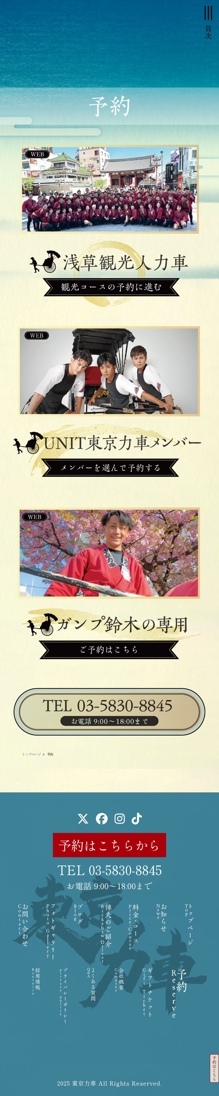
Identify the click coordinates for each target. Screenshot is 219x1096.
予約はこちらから (109, 845)
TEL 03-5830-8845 (109, 869)
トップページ (31, 754)
